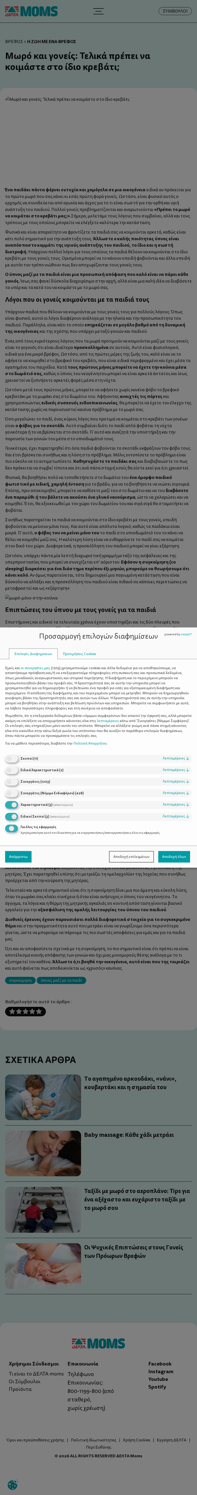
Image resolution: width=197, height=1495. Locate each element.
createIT (186, 634)
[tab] (33, 653)
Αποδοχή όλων (174, 856)
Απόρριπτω (18, 856)
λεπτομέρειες (176, 758)
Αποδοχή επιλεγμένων (131, 856)
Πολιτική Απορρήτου (90, 743)
